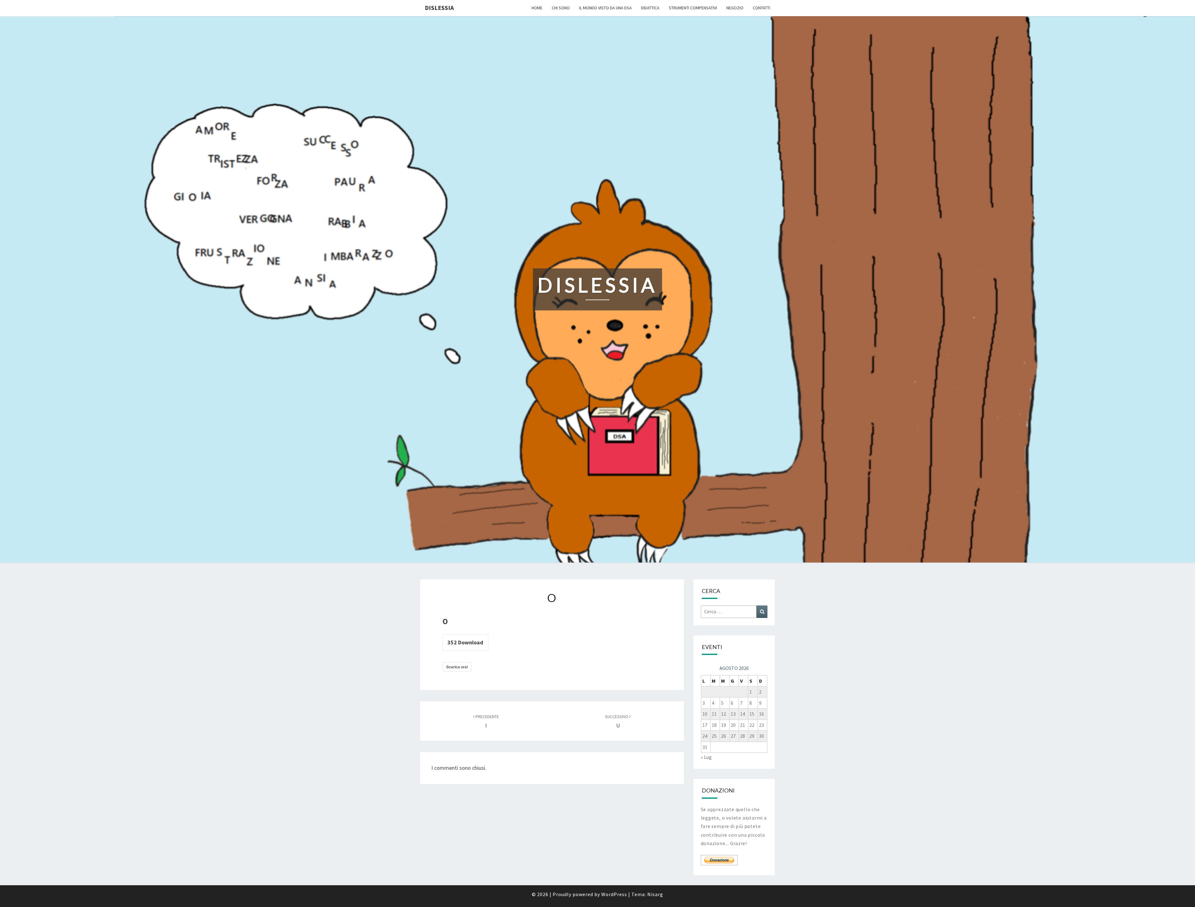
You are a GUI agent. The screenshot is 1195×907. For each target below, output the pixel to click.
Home (537, 8)
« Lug (706, 757)
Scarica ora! (457, 667)
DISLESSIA (439, 8)
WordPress (614, 894)
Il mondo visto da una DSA (605, 8)
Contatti (761, 8)
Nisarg (655, 894)
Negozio (734, 8)
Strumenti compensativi (693, 8)
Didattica (650, 8)
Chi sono (561, 8)
